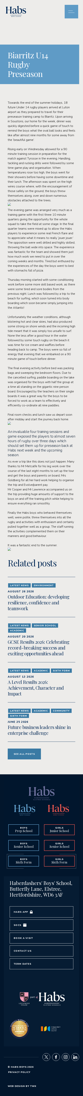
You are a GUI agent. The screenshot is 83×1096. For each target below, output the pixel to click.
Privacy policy (19, 1072)
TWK (33, 1086)
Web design (16, 1086)
